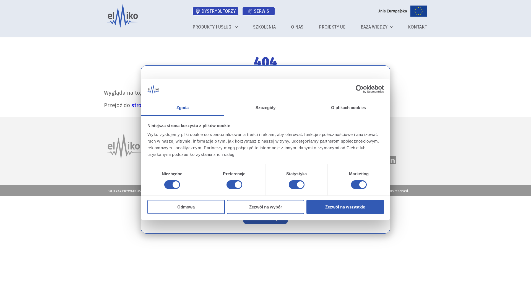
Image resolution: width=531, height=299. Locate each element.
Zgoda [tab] (182, 107)
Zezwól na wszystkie (345, 207)
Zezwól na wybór (265, 207)
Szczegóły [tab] (266, 107)
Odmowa (186, 207)
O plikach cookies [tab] (348, 107)
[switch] (233, 185)
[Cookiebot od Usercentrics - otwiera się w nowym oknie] (359, 89)
